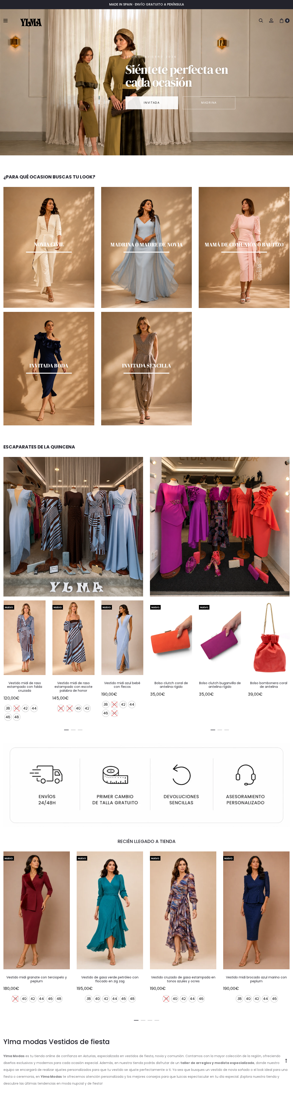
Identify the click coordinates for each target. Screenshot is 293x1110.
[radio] (11, 708)
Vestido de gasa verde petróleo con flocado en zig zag (36, 979)
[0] (281, 20)
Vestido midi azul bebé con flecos (73, 685)
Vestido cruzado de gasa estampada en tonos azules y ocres (110, 979)
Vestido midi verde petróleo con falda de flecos (256, 979)
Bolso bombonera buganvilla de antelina (268, 685)
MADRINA (209, 102)
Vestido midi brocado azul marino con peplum (183, 979)
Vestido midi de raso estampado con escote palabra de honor (24, 687)
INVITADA (152, 102)
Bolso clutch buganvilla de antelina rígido (171, 685)
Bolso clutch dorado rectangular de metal (122, 685)
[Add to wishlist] (40, 606)
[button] (66, 729)
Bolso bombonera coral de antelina (219, 685)
